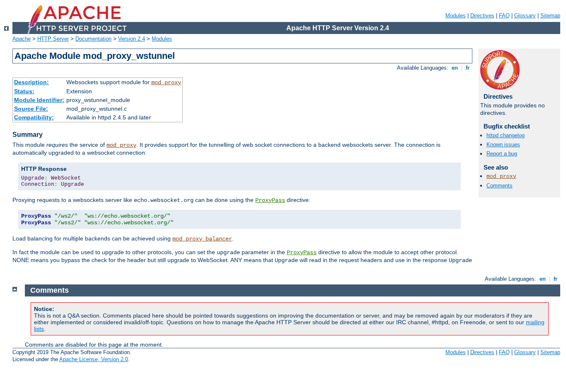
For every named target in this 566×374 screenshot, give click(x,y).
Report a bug (501, 154)
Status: (24, 91)
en (455, 68)
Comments (499, 185)
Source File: (31, 108)
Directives (482, 15)
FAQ (504, 15)
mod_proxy (166, 82)
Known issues (503, 144)
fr (467, 68)
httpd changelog (505, 135)
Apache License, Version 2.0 (93, 359)
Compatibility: (34, 117)
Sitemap (550, 15)
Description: (31, 82)
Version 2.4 (131, 39)
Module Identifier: (39, 100)
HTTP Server (53, 39)
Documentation (93, 39)
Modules (455, 15)
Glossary (525, 15)
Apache (21, 39)
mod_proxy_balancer (202, 239)
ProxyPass (270, 200)
